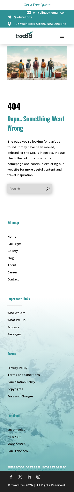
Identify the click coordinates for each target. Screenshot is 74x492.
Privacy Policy (17, 368)
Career (12, 272)
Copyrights (15, 389)
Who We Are (16, 313)
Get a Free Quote (37, 4)
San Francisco (17, 451)
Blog (10, 258)
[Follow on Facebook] (11, 477)
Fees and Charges (20, 396)
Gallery (12, 251)
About (11, 265)
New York (14, 436)
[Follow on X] (20, 477)
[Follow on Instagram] (38, 477)
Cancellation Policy (21, 382)
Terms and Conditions (23, 375)
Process (13, 327)
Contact (13, 279)
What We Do (16, 320)
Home (11, 236)
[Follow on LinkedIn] (29, 477)
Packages (14, 244)
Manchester (16, 444)
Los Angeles (16, 429)
